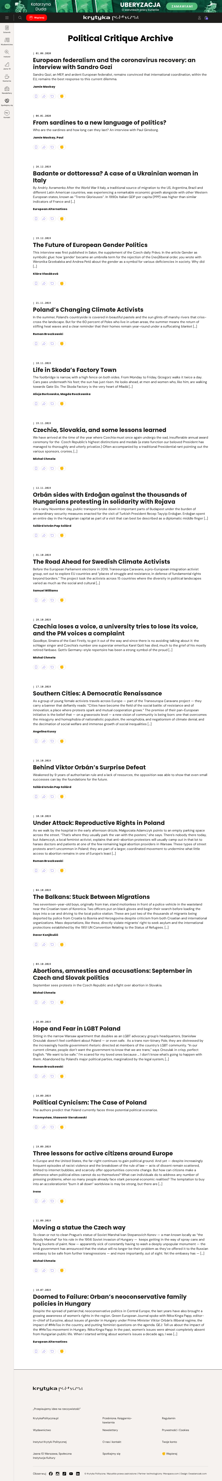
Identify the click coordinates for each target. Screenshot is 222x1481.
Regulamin (168, 1418)
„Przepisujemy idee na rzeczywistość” (57, 1409)
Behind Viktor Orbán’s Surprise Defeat (89, 767)
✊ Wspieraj (169, 1453)
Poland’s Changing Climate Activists (88, 310)
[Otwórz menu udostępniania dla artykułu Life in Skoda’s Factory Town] (44, 403)
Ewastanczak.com (198, 1473)
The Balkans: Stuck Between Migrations (91, 897)
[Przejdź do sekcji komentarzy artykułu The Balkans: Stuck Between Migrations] (52, 944)
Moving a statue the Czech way (79, 1227)
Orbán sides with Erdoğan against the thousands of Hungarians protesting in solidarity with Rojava (110, 498)
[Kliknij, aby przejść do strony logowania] (199, 18)
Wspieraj (39, 17)
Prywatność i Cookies (175, 1430)
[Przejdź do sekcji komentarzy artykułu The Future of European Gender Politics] (52, 283)
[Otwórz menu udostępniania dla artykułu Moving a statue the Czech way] (44, 1270)
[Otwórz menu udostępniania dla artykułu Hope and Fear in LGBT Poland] (44, 1076)
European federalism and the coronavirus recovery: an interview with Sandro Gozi (114, 63)
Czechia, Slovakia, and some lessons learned (99, 430)
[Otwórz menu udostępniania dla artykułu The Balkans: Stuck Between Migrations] (44, 944)
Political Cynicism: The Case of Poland (90, 1102)
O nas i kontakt (112, 1442)
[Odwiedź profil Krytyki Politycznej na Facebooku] (51, 1474)
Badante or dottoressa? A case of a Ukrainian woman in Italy (115, 176)
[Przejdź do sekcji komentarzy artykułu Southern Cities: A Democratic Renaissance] (52, 741)
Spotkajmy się (7, 105)
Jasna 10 (7, 69)
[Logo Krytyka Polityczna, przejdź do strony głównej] (110, 17)
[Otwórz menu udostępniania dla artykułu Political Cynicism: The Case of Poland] (44, 1127)
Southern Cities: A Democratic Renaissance (97, 693)
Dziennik (6, 32)
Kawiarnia (7, 81)
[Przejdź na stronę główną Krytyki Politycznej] (58, 1388)
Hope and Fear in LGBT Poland (77, 1029)
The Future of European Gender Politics (90, 245)
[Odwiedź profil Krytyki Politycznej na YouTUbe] (71, 1474)
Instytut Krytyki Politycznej (50, 1442)
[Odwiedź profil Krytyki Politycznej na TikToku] (64, 1474)
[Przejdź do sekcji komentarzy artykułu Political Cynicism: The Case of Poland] (52, 1127)
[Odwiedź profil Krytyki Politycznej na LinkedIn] (78, 1474)
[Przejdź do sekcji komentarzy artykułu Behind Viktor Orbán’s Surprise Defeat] (52, 796)
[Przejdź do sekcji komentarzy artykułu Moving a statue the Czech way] (52, 1270)
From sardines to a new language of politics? (99, 123)
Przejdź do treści (17, 4)
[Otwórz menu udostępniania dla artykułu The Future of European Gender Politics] (44, 283)
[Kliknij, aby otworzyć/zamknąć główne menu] (7, 18)
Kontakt (7, 117)
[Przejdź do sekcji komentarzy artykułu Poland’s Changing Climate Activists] (52, 343)
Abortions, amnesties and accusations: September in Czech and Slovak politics (112, 974)
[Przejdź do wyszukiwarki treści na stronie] (20, 18)
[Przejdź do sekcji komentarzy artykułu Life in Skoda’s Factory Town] (52, 403)
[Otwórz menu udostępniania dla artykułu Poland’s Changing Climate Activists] (44, 343)
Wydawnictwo (7, 44)
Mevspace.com (171, 1473)
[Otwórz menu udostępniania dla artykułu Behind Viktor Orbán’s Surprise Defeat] (44, 796)
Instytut (7, 57)
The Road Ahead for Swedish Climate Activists (101, 562)
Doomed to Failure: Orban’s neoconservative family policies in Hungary (110, 1300)
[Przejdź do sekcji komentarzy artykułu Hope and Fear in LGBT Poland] (52, 1076)
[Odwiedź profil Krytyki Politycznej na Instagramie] (58, 1474)
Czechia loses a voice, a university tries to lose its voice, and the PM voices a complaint (115, 629)
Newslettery (7, 93)
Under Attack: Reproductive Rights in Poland (99, 823)
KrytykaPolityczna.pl (45, 1418)
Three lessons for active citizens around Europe (103, 1153)
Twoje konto (169, 1442)
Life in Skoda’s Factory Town (75, 370)
